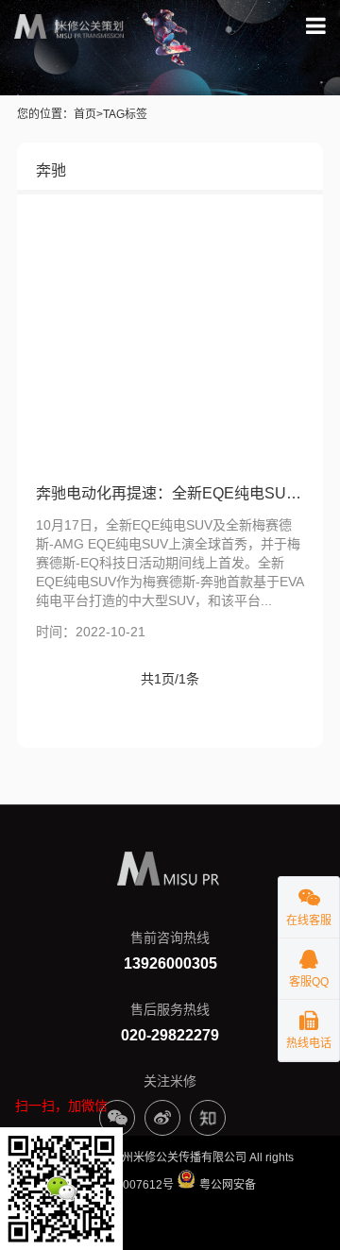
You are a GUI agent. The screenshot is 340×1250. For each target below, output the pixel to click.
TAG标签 (125, 114)
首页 (85, 114)
